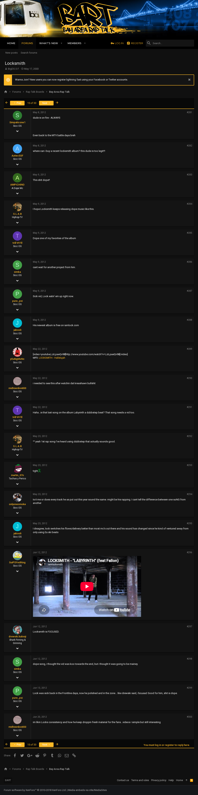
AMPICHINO (17, 184)
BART (8, 780)
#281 (189, 112)
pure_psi (17, 300)
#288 (189, 320)
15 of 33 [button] (31, 103)
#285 (189, 233)
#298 (189, 658)
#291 (189, 407)
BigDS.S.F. (13, 68)
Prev (18, 103)
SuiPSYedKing (17, 562)
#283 (189, 174)
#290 (189, 378)
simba (17, 271)
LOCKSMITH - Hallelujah (52, 357)
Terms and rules (140, 780)
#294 (189, 494)
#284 (189, 204)
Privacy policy (158, 780)
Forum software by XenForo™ (35, 790)
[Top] (186, 780)
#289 (189, 349)
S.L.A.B (17, 213)
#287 (189, 291)
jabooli (17, 329)
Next (45, 103)
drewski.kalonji (17, 636)
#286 (189, 262)
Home (179, 780)
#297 (189, 626)
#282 (189, 145)
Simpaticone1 (17, 122)
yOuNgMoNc (17, 358)
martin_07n (17, 475)
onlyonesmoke (17, 504)
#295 (189, 523)
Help (171, 780)
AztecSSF (17, 155)
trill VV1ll (17, 242)
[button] (61, 43)
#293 (189, 465)
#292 (189, 436)
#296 (189, 552)
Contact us (123, 780)
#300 (189, 717)
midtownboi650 (17, 388)
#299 (189, 687)
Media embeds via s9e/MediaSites (87, 790)
